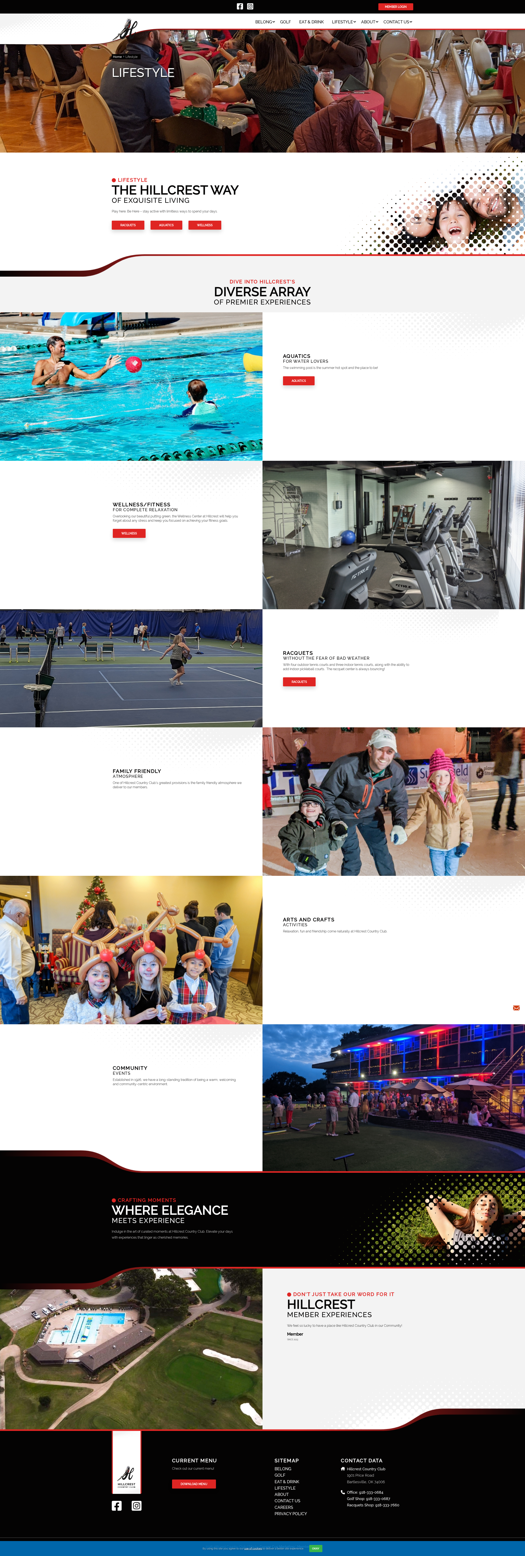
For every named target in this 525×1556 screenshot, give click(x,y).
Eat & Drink (311, 21)
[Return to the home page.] (142, 28)
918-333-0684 (371, 1492)
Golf (285, 21)
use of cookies (253, 1548)
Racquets (128, 225)
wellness (205, 225)
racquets (299, 681)
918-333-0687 (378, 1499)
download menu (194, 1484)
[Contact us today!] (516, 1008)
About (368, 21)
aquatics (166, 225)
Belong (263, 21)
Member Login (396, 6)
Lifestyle (342, 21)
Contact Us (396, 21)
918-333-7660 (387, 1505)
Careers (284, 1507)
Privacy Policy (291, 1513)
